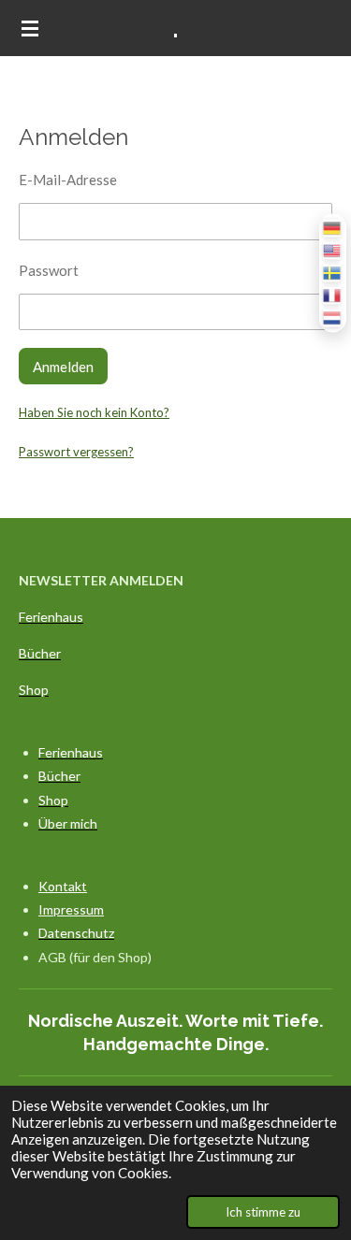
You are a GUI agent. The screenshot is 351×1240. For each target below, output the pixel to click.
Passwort (49, 270)
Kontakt (62, 886)
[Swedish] (333, 272)
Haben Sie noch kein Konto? (94, 412)
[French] (333, 295)
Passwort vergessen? (76, 451)
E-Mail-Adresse (68, 179)
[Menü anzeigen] (30, 28)
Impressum (71, 909)
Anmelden (63, 366)
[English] (333, 250)
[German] (333, 228)
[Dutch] (333, 317)
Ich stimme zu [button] (263, 1211)
